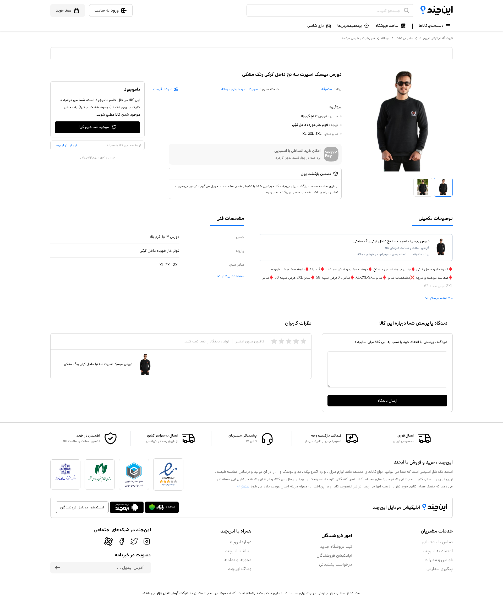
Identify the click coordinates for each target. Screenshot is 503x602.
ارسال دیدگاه (387, 400)
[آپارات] (108, 541)
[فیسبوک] (121, 541)
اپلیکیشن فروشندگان (334, 555)
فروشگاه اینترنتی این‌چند (436, 38)
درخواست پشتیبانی (335, 564)
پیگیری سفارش (440, 569)
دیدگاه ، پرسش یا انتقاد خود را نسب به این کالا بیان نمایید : (401, 342)
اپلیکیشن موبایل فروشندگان (82, 507)
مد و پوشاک (404, 38)
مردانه (385, 38)
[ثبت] (57, 568)
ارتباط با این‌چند (238, 551)
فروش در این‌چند (65, 145)
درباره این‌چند (240, 542)
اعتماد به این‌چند (438, 551)
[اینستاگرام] (147, 541)
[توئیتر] (134, 541)
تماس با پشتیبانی (437, 542)
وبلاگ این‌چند (240, 569)
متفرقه (326, 89)
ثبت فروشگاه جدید (336, 547)
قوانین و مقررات (439, 560)
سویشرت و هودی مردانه (358, 38)
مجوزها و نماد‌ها (237, 560)
